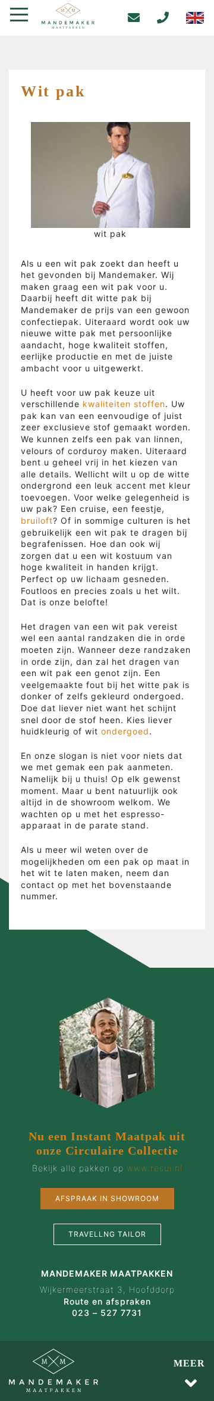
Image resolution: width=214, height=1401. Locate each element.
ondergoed (125, 731)
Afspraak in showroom (107, 1198)
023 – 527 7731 (107, 1313)
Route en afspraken (107, 1301)
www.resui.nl (154, 1168)
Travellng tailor (107, 1234)
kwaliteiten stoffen (122, 404)
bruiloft (37, 520)
